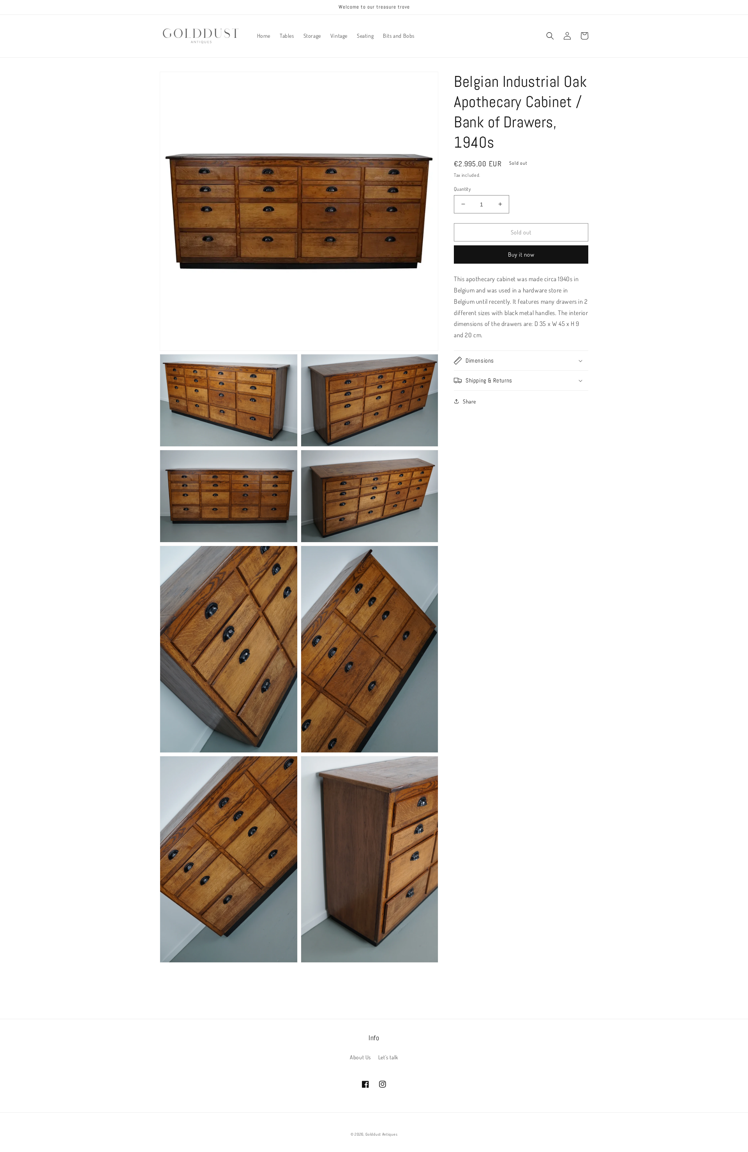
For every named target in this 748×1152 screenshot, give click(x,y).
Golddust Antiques (381, 1134)
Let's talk (388, 1057)
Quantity (462, 188)
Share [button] (469, 401)
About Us (360, 1057)
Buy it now (521, 254)
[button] (550, 35)
